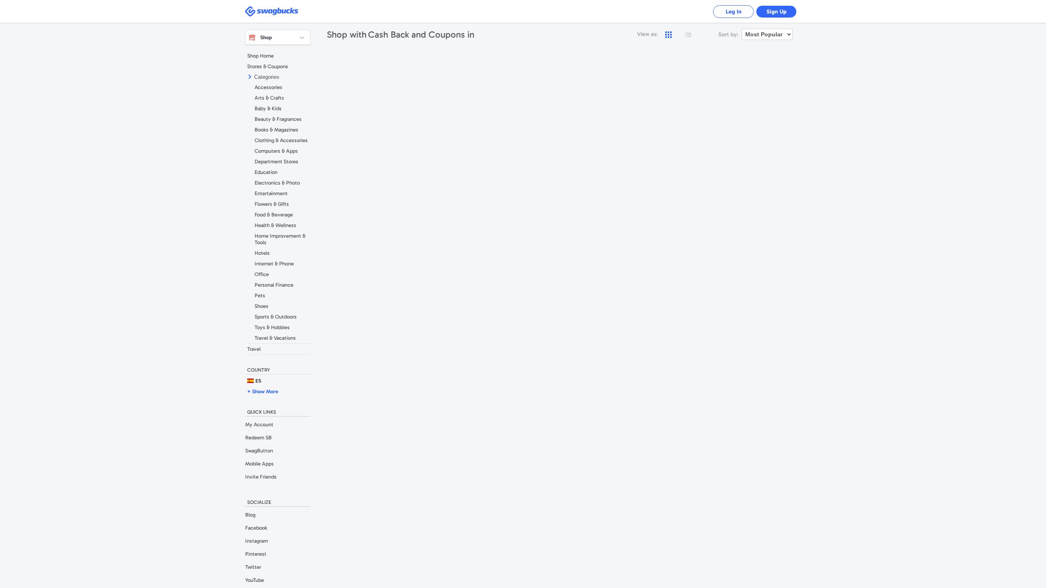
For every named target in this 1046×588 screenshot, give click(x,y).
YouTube (254, 580)
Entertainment (271, 193)
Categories (266, 77)
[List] (688, 35)
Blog (250, 515)
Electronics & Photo (277, 183)
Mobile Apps (259, 464)
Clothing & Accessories (281, 140)
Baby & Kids (268, 108)
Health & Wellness (275, 225)
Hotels (262, 253)
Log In (734, 11)
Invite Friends (261, 477)
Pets (260, 295)
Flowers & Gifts (272, 204)
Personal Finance (274, 285)
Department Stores (276, 161)
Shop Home (260, 56)
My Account (259, 424)
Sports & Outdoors (276, 317)
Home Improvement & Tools (280, 239)
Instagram (256, 541)
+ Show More (262, 391)
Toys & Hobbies (272, 327)
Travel (254, 349)
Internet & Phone (274, 264)
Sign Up (777, 11)
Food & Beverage (274, 215)
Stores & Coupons (267, 66)
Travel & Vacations (275, 338)
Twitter (253, 567)
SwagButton (259, 451)
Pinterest (255, 554)
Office (262, 274)
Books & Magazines (276, 130)
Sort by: (728, 34)
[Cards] (668, 35)
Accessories (268, 87)
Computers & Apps (276, 151)
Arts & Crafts (269, 98)
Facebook (256, 528)
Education (266, 172)
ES (258, 381)
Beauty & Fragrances (278, 119)
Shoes (261, 306)
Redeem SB (258, 437)
